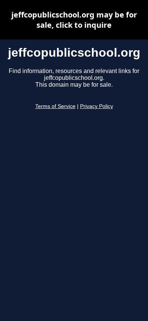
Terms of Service (55, 106)
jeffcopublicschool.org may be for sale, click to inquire (74, 20)
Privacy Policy (96, 106)
